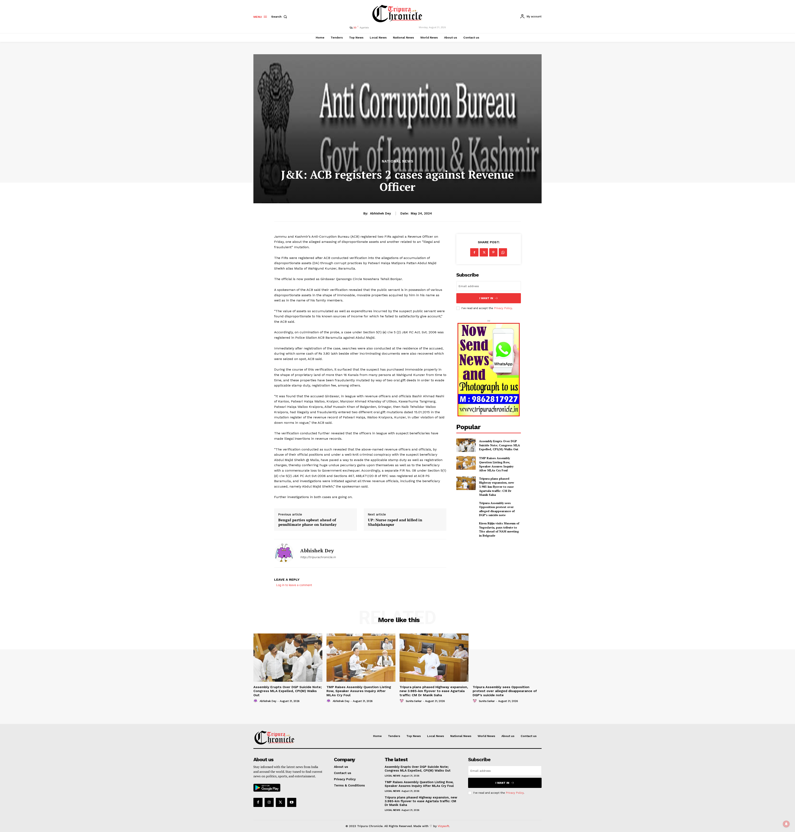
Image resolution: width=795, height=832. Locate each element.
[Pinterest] (493, 252)
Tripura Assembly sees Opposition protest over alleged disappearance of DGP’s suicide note (497, 509)
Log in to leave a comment (294, 585)
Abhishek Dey (380, 213)
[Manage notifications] (786, 824)
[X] (484, 252)
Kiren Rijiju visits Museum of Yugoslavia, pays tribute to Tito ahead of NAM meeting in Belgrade (499, 529)
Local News (392, 775)
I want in (486, 298)
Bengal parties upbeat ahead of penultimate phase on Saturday (307, 522)
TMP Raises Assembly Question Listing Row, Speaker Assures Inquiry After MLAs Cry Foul (496, 464)
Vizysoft (443, 826)
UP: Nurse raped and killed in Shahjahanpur (395, 522)
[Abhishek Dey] (284, 553)
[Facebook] (474, 252)
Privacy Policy (503, 308)
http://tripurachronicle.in (318, 557)
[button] (280, 16)
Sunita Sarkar (414, 701)
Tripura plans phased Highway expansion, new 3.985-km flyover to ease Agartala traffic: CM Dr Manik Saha (496, 487)
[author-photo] (256, 701)
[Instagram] (269, 802)
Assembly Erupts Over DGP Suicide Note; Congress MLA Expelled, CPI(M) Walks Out (499, 445)
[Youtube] (291, 802)
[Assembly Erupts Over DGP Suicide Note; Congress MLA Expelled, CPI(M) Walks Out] (466, 445)
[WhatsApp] (503, 252)
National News (397, 161)
